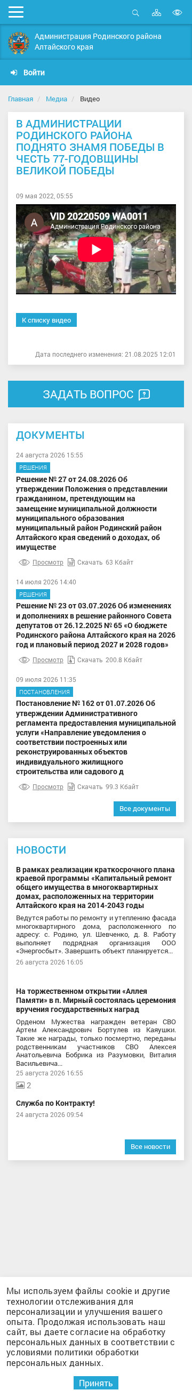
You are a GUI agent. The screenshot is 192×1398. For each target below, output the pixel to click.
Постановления (44, 692)
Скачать (90, 562)
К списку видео (46, 320)
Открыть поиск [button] (135, 18)
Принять (96, 1382)
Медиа (56, 98)
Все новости (150, 1146)
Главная (20, 98)
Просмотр (48, 562)
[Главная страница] (18, 43)
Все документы (144, 808)
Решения (33, 467)
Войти (33, 72)
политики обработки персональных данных (72, 1357)
